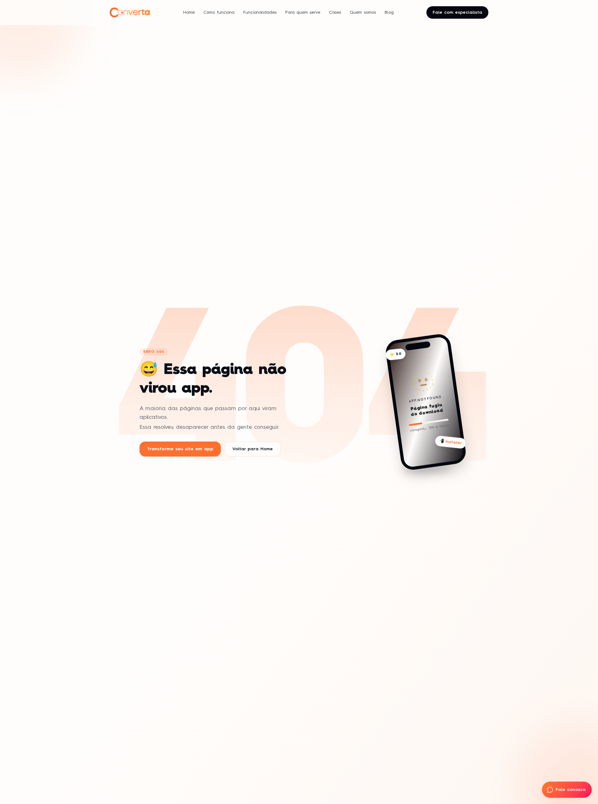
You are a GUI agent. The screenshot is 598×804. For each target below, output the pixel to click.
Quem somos (363, 12)
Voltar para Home (252, 449)
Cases (335, 12)
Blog (389, 12)
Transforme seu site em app (180, 449)
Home (189, 12)
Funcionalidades (260, 12)
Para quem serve (302, 12)
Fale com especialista (457, 12)
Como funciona (219, 12)
